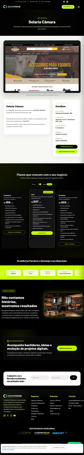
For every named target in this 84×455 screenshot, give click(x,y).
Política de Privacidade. (8, 449)
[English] (67, 1)
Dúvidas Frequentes (37, 414)
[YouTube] (15, 416)
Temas (52, 403)
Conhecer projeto (67, 146)
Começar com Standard (14, 232)
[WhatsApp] (11, 416)
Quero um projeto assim (66, 151)
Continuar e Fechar (58, 447)
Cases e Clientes (55, 400)
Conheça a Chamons (8, 291)
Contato (34, 416)
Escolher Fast (42, 233)
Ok (73, 377)
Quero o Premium (69, 244)
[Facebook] (8, 416)
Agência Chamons (37, 400)
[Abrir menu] (79, 7)
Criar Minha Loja (68, 6)
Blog (32, 419)
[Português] (64, 1)
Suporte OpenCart (56, 406)
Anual (47, 184)
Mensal (34, 184)
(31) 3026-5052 (33, 1)
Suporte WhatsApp (46, 1)
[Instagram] (4, 416)
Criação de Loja (55, 414)
